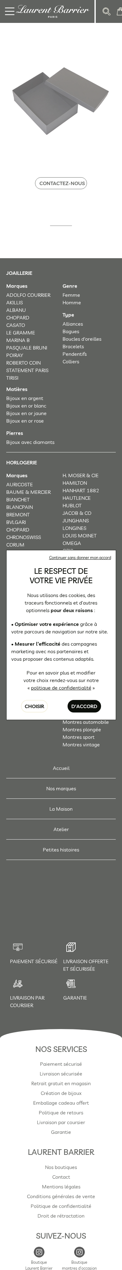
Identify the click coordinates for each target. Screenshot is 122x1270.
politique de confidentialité (61, 688)
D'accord (84, 706)
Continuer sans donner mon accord (80, 557)
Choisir (34, 706)
